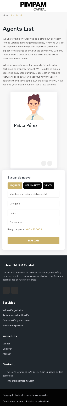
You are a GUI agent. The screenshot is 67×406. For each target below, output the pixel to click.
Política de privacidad (37, 401)
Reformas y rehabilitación (16, 315)
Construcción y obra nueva (16, 320)
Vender (6, 343)
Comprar (7, 348)
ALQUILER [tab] (14, 185)
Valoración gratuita (13, 310)
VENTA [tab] (48, 185)
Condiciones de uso (13, 401)
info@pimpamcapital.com (20, 380)
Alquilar (7, 354)
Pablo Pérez (25, 125)
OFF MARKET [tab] (32, 185)
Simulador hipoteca (13, 325)
